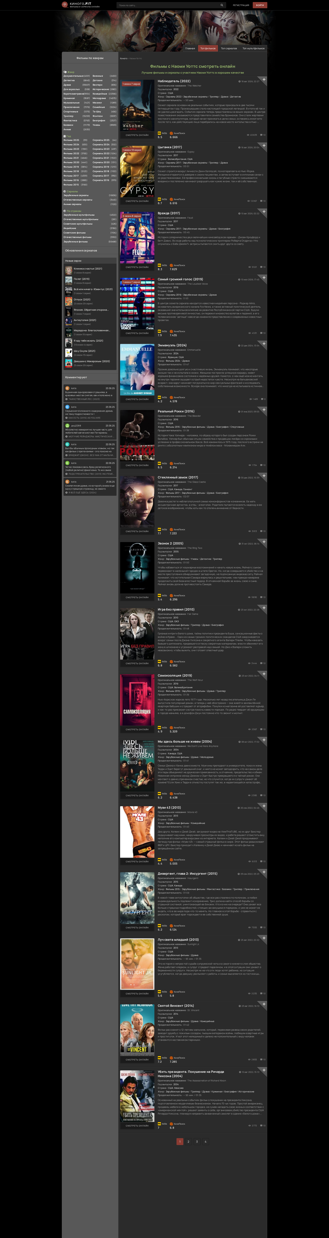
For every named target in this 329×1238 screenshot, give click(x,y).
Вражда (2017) (169, 213)
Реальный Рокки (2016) (176, 411)
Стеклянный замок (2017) (178, 477)
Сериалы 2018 (101, 171)
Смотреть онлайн (137, 135)
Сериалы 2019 (101, 166)
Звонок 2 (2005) (171, 543)
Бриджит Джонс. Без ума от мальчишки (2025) (92, 455)
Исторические (101, 89)
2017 (175, 155)
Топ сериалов (229, 48)
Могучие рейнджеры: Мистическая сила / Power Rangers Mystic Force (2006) (92, 436)
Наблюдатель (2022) (174, 81)
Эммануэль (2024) (172, 345)
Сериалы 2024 (101, 144)
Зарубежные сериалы (76, 195)
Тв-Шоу (97, 111)
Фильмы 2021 (71, 157)
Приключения (72, 107)
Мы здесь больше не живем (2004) (185, 741)
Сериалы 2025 (101, 140)
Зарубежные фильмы (76, 241)
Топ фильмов (208, 48)
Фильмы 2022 (71, 153)
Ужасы (96, 124)
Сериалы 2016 (101, 180)
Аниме (67, 129)
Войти (260, 5)
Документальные (73, 75)
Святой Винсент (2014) (176, 1006)
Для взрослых (72, 89)
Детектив (69, 80)
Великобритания (177, 159)
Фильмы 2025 (71, 140)
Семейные (99, 107)
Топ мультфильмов (254, 48)
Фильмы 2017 (71, 175)
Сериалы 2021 (101, 157)
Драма (67, 84)
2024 (176, 353)
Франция (173, 357)
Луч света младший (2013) (178, 939)
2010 (175, 617)
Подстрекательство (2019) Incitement (92, 473)
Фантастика (70, 120)
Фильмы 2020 (71, 162)
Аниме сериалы (73, 204)
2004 (176, 749)
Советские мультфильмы (78, 223)
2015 (175, 881)
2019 (175, 287)
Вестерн (97, 84)
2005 (176, 551)
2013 (175, 815)
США (170, 93)
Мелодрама (99, 98)
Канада (178, 489)
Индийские (70, 228)
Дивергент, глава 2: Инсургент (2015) (188, 873)
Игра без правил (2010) (176, 609)
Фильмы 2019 (71, 166)
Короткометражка (74, 93)
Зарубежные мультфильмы (79, 214)
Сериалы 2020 (101, 162)
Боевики (68, 124)
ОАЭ (176, 621)
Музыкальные (72, 102)
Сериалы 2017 (101, 175)
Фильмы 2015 (71, 184)
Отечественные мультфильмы (81, 219)
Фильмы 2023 (71, 148)
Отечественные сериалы (78, 199)
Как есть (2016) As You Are (85, 417)
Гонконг (187, 489)
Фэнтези (98, 116)
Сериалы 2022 (101, 153)
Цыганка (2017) (170, 147)
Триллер (68, 116)
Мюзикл (97, 102)
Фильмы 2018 (71, 171)
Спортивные (71, 111)
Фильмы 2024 (71, 144)
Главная (190, 48)
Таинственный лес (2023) (84, 399)
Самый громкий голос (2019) (180, 279)
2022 (176, 89)
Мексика (179, 1087)
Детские (97, 80)
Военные (98, 75)
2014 (175, 1013)
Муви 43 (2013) (169, 807)
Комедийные (100, 93)
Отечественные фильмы (78, 237)
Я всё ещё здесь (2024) (83, 492)
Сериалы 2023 (101, 148)
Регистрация (241, 5)
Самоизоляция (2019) (175, 675)
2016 (175, 419)
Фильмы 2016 (71, 180)
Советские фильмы (75, 232)
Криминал (69, 98)
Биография (99, 120)
